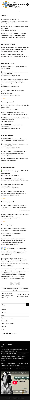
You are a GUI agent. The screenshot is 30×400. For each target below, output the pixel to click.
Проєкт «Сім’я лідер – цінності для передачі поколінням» (7, 295)
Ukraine (12, 261)
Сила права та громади (7, 323)
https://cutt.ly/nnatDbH (13, 195)
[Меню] (27, 4)
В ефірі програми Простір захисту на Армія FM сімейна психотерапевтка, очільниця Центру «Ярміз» (13, 358)
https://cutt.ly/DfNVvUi (13, 218)
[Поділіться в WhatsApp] (11, 283)
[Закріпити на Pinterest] (16, 283)
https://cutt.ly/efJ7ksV (13, 86)
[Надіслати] (27, 304)
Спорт (2, 315)
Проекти (3, 326)
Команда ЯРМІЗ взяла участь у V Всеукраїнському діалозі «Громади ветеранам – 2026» (14, 364)
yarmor (22, 10)
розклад (26, 288)
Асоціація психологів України (9, 260)
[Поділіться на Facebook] (13, 283)
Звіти (2, 329)
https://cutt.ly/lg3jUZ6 (17, 51)
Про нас (3, 312)
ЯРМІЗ (14, 290)
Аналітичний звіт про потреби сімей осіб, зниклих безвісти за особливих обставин (14, 350)
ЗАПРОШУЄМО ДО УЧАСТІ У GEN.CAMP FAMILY (14, 354)
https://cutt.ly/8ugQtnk (10, 30)
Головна (3, 309)
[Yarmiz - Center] (12, 4)
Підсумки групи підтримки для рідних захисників (14, 368)
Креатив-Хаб (4, 320)
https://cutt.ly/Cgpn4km (13, 95)
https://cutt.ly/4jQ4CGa (19, 37)
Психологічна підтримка (7, 318)
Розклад (17, 288)
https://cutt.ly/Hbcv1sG (7, 155)
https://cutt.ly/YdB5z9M (13, 75)
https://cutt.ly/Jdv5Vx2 (10, 23)
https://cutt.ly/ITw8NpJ (13, 188)
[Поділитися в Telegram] (19, 283)
